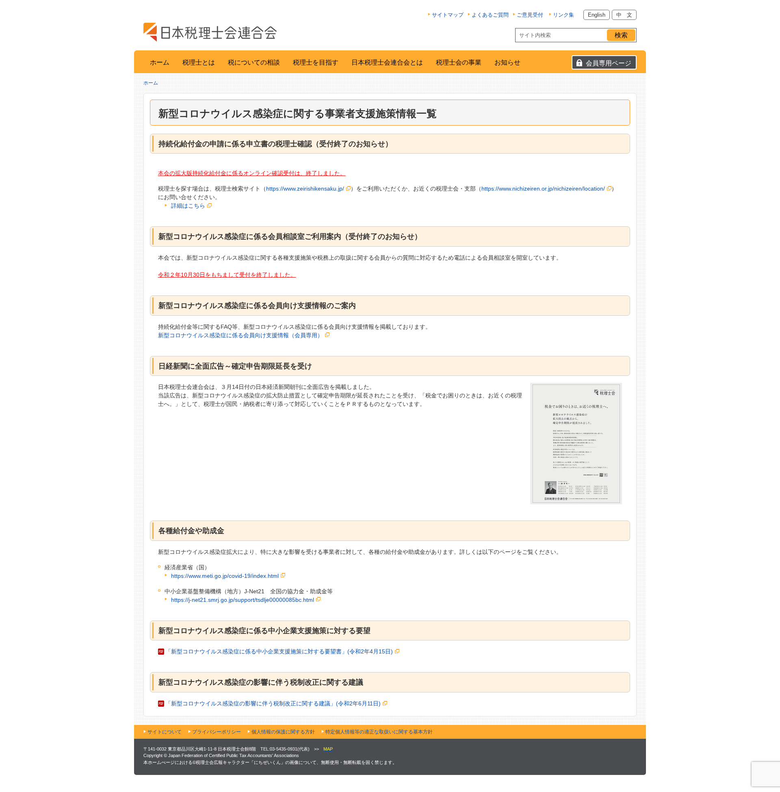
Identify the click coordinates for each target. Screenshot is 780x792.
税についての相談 (254, 62)
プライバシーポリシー (216, 732)
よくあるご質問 (490, 15)
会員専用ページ (608, 63)
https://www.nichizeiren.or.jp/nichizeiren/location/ (543, 188)
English (596, 15)
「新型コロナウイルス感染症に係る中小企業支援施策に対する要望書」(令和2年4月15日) (279, 651)
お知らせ (507, 62)
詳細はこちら (188, 205)
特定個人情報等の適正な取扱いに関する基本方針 (379, 732)
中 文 (624, 15)
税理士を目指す (315, 62)
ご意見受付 (530, 15)
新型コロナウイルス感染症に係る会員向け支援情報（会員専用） (240, 335)
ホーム (159, 62)
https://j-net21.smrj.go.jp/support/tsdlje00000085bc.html (242, 600)
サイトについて (164, 732)
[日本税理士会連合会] (210, 32)
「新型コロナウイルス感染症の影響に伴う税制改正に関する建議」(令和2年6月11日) (273, 703)
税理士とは (198, 62)
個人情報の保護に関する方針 (283, 732)
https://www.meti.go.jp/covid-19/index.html (225, 576)
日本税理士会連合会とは (387, 62)
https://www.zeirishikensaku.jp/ (305, 188)
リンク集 (563, 15)
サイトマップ (448, 15)
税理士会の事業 (458, 62)
